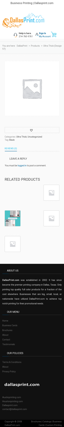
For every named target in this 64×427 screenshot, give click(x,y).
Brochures (7, 330)
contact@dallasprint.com (14, 409)
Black (12, 140)
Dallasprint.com (10, 405)
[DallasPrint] (23, 20)
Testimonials (8, 344)
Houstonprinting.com (12, 401)
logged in (22, 165)
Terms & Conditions (11, 362)
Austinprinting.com (11, 397)
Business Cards (9, 325)
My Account (45, 36)
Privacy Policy (9, 371)
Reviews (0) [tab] (11, 148)
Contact (6, 339)
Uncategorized (35, 137)
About (5, 335)
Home (5, 320)
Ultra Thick (21, 137)
